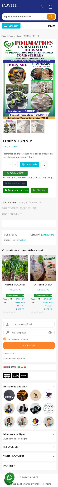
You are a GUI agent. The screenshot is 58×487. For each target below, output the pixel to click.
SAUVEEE (9, 5)
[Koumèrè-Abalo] (22, 395)
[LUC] (9, 422)
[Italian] (16, 367)
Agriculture (15, 36)
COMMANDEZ (17, 173)
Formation (20, 240)
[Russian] (22, 367)
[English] (7, 367)
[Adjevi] (9, 408)
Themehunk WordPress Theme (35, 483)
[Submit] (51, 17)
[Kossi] (22, 422)
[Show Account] (43, 7)
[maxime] (35, 408)
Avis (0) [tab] (22, 202)
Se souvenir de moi (18, 339)
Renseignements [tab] (12, 214)
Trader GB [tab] (35, 202)
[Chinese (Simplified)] (4, 367)
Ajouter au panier (30, 164)
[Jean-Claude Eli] (22, 408)
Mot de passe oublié (14, 358)
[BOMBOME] (35, 422)
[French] (10, 367)
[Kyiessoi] (49, 408)
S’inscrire (8, 353)
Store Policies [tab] (29, 208)
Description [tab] (9, 202)
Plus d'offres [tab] (10, 208)
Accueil (5, 36)
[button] (50, 45)
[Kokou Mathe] (49, 395)
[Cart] (51, 7)
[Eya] (49, 422)
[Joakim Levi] (9, 395)
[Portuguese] (19, 367)
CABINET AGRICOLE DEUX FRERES (20, 304)
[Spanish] (25, 367)
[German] (13, 367)
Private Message (16, 183)
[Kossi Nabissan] (35, 395)
